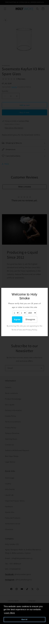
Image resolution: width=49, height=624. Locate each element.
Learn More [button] (9, 613)
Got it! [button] (24, 619)
